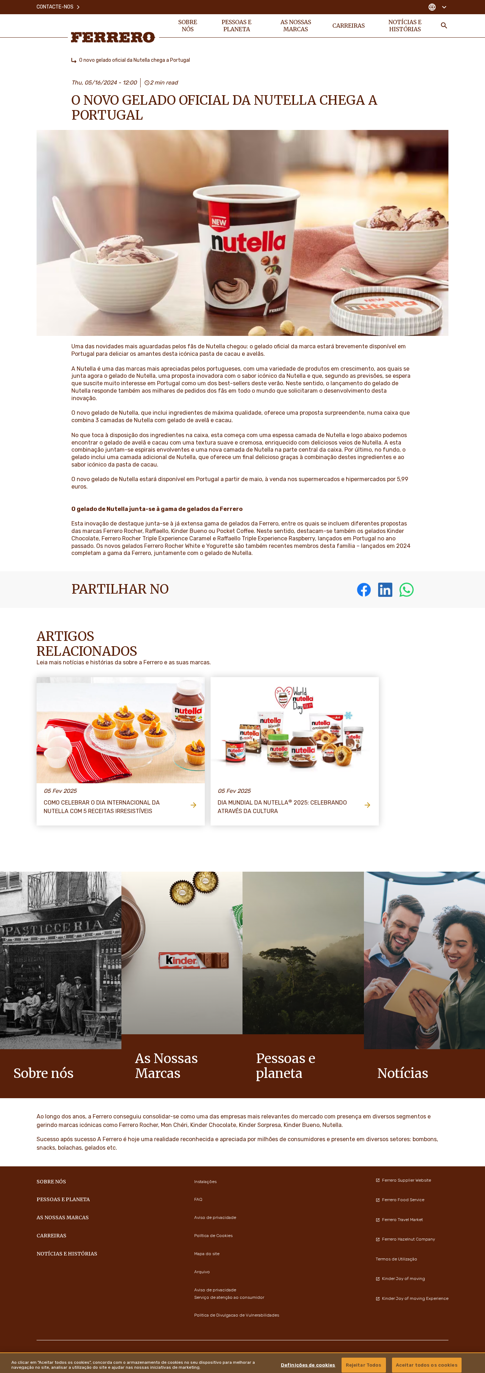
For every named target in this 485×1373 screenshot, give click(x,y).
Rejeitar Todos (364, 1364)
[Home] (73, 60)
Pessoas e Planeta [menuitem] (236, 25)
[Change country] (437, 7)
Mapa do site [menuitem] (206, 1253)
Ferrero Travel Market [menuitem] (402, 1219)
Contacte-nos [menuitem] (55, 7)
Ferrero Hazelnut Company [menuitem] (408, 1239)
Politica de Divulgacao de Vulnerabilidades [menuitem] (236, 1315)
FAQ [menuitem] (198, 1199)
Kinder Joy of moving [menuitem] (403, 1278)
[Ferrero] (113, 37)
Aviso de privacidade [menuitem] (215, 1217)
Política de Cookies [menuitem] (213, 1235)
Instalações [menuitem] (205, 1181)
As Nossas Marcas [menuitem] (295, 25)
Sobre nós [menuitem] (187, 25)
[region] (242, 1362)
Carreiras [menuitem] (348, 25)
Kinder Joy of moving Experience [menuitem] (415, 1298)
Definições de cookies (308, 1364)
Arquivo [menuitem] (202, 1271)
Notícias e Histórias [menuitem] (404, 25)
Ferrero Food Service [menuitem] (403, 1199)
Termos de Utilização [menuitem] (396, 1259)
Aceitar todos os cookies (427, 1364)
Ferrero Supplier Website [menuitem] (406, 1180)
